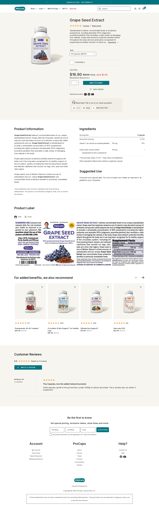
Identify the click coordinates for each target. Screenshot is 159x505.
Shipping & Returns (36, 459)
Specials (73, 9)
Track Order (36, 453)
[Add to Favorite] (90, 89)
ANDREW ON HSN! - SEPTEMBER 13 (79, 2)
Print (19, 217)
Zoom (29, 217)
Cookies (79, 459)
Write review (96, 26)
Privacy (79, 453)
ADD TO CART (96, 83)
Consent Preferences (79, 486)
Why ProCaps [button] (53, 9)
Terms (79, 456)
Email (88, 108)
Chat (78, 108)
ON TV (64, 9)
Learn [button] (41, 9)
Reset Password (36, 456)
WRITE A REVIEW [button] (28, 367)
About (79, 450)
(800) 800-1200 (102, 108)
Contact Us (123, 450)
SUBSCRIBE (103, 430)
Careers (79, 465)
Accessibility (79, 462)
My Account (36, 450)
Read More (112, 42)
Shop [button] (33, 9)
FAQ (123, 453)
